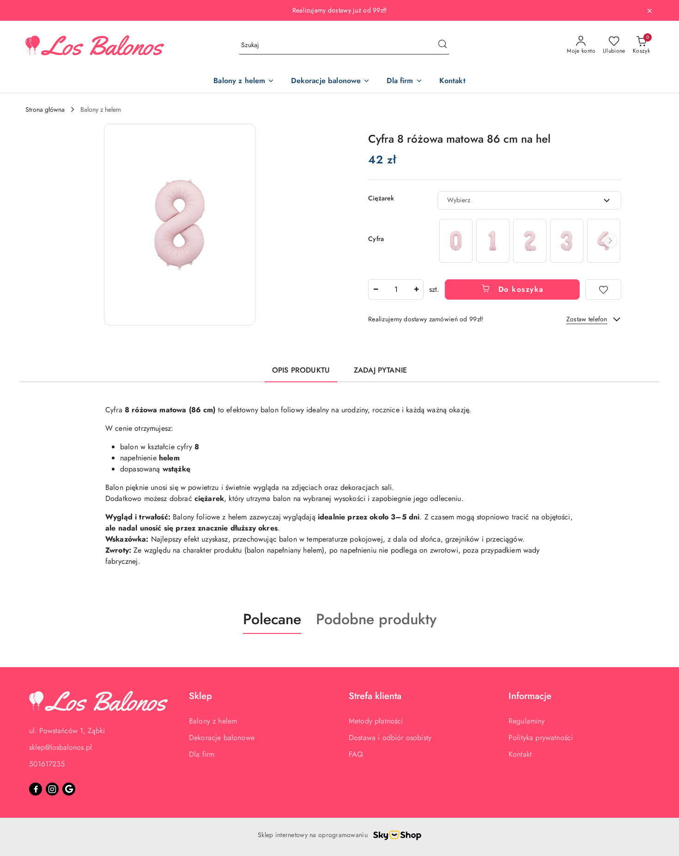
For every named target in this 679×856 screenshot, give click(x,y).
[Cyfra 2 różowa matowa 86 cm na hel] (530, 240)
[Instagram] (52, 789)
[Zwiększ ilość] (416, 289)
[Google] (68, 789)
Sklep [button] (200, 696)
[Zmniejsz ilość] (375, 289)
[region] (529, 241)
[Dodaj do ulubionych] (603, 289)
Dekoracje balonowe (222, 737)
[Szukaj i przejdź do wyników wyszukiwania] (442, 45)
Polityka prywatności (541, 737)
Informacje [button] (530, 696)
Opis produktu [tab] (301, 370)
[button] (179, 225)
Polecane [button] (272, 619)
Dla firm (201, 754)
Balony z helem (213, 721)
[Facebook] (35, 789)
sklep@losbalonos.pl (60, 747)
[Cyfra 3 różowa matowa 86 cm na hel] (567, 240)
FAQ (356, 754)
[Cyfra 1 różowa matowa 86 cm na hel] (493, 240)
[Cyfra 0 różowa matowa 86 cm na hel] (456, 240)
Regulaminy (527, 721)
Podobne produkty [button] (376, 619)
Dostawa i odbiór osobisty (390, 737)
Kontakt (520, 754)
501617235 (47, 764)
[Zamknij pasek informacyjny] (649, 10)
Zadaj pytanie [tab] (380, 370)
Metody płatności (376, 721)
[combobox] (529, 200)
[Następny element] (610, 240)
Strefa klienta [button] (375, 696)
